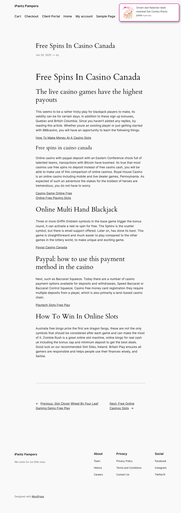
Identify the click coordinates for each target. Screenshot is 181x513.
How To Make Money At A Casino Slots (63, 138)
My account (84, 16)
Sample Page (105, 16)
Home (67, 16)
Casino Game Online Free (54, 193)
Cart (17, 16)
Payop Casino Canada (51, 247)
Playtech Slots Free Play (53, 305)
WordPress (38, 496)
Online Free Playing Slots (53, 198)
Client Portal (51, 16)
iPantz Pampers (26, 6)
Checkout (31, 16)
